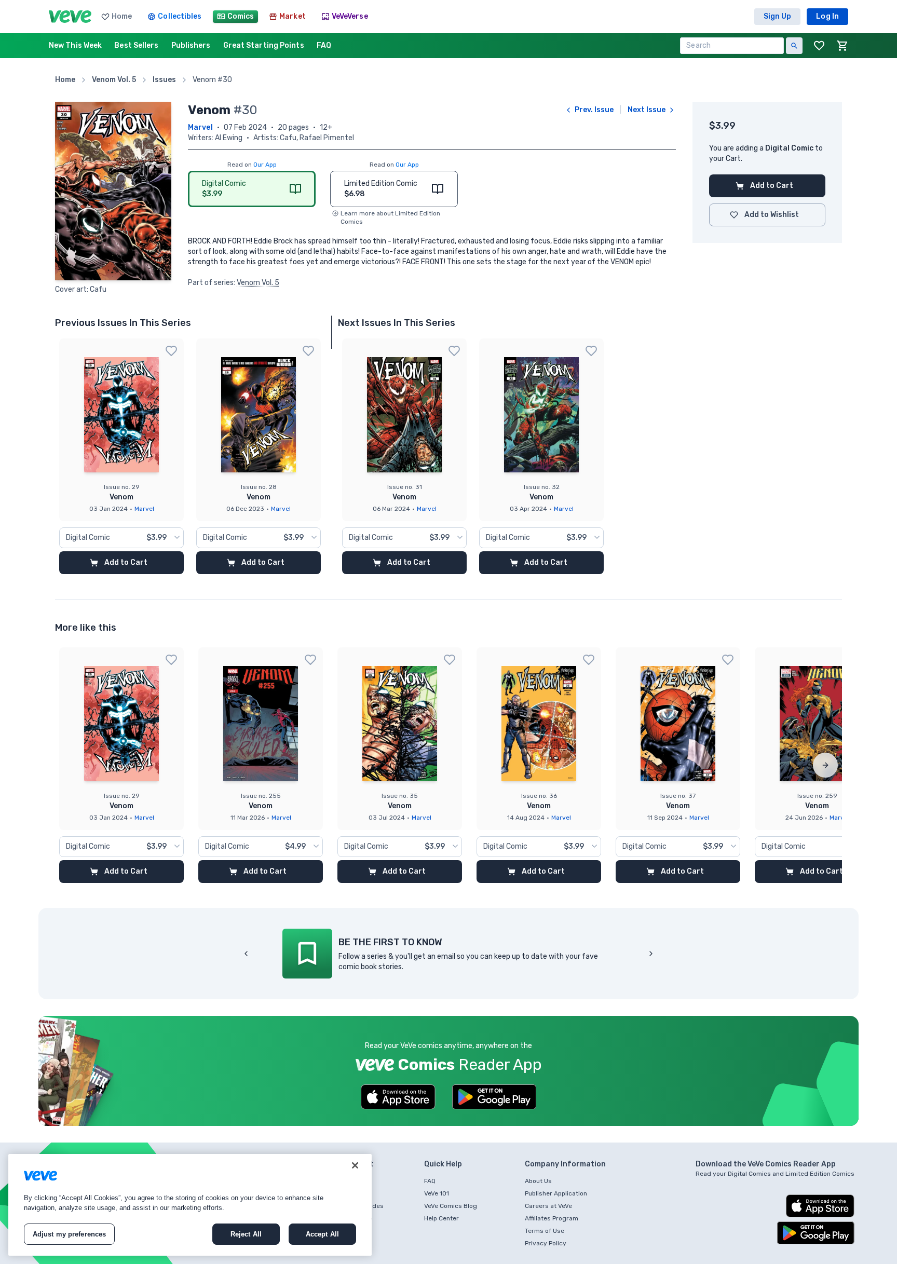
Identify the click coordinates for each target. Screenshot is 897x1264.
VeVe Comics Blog (450, 1205)
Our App (265, 164)
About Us (538, 1181)
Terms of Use (544, 1230)
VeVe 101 (436, 1193)
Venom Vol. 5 (258, 282)
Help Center (441, 1218)
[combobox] (121, 537)
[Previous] (246, 953)
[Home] (70, 16)
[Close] (355, 1165)
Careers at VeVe (548, 1205)
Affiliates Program (551, 1218)
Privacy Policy (545, 1243)
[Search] (794, 45)
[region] (190, 1205)
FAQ (430, 1181)
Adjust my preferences (69, 1234)
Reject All (246, 1234)
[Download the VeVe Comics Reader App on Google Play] (494, 1096)
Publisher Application (556, 1193)
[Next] (825, 765)
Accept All (322, 1234)
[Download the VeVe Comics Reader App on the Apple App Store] (398, 1096)
